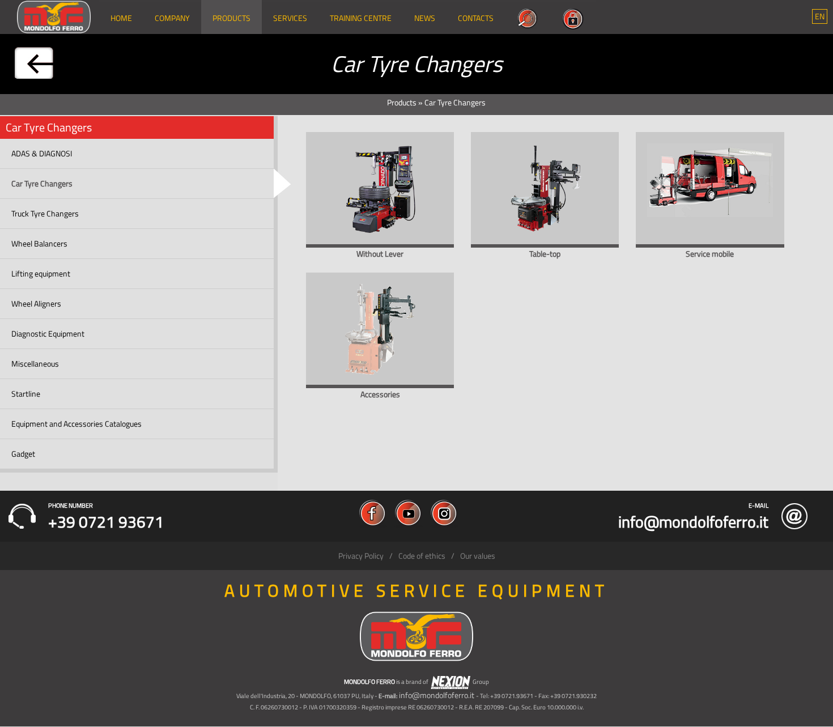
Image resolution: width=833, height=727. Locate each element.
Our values (477, 556)
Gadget (23, 454)
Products (231, 18)
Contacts (476, 18)
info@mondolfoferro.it (436, 695)
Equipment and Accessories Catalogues (76, 424)
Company (172, 18)
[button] (819, 16)
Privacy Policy (361, 556)
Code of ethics (421, 556)
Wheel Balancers (39, 243)
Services (290, 18)
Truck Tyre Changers (45, 213)
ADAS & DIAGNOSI (41, 153)
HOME (121, 18)
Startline (25, 393)
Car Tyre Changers (42, 183)
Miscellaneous (35, 363)
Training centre (361, 18)
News (424, 18)
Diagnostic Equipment (47, 333)
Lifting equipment (40, 273)
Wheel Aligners (36, 303)
